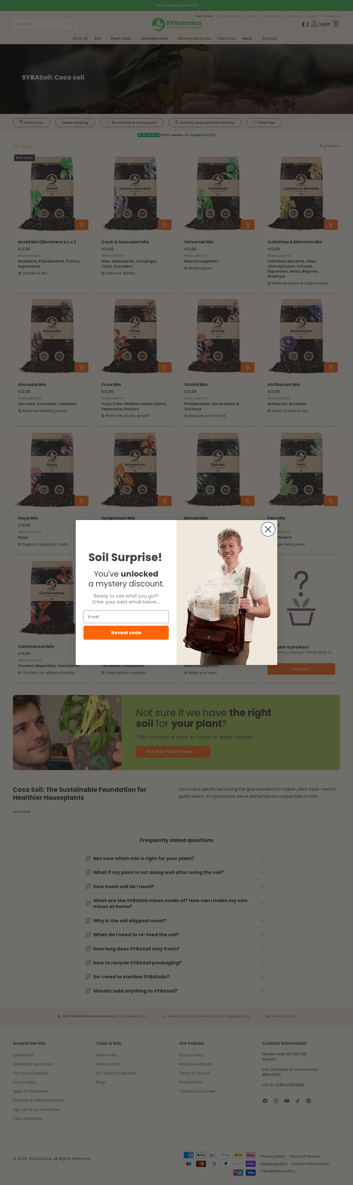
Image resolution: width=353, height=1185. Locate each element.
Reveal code (126, 632)
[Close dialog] (268, 529)
